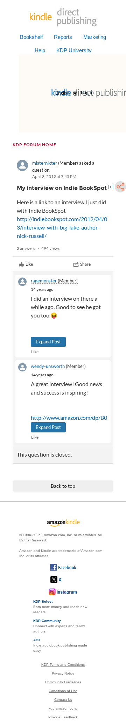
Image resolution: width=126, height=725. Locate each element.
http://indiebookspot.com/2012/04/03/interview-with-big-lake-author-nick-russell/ (62, 227)
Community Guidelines (63, 682)
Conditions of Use (63, 691)
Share (85, 264)
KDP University (74, 50)
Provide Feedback (63, 717)
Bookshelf (31, 37)
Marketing (94, 37)
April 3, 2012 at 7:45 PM (54, 176)
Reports (63, 37)
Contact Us (63, 700)
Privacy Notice (63, 673)
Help (40, 50)
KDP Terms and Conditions (63, 664)
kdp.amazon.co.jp (63, 708)
